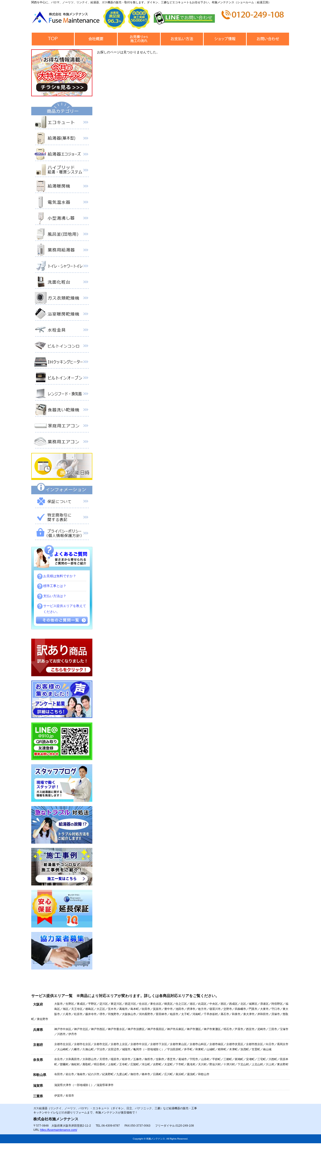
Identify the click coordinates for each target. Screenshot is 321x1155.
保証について (62, 502)
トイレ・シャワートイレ (62, 267)
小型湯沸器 (62, 219)
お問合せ (267, 39)
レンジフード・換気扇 (62, 395)
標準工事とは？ (54, 586)
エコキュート (62, 123)
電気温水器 (62, 203)
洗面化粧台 (62, 283)
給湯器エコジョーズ (62, 155)
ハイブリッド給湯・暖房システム (62, 171)
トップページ (52, 39)
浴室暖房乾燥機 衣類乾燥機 (62, 315)
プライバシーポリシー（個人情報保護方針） (62, 534)
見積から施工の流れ (138, 39)
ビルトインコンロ (62, 347)
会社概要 (95, 39)
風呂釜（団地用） (62, 235)
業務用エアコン (62, 443)
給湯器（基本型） (62, 139)
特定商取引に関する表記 (62, 518)
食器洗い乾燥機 (62, 411)
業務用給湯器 (62, 251)
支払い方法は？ (54, 596)
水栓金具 (62, 331)
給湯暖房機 (62, 187)
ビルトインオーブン (62, 379)
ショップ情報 (224, 39)
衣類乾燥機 (62, 299)
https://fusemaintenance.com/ (58, 1130)
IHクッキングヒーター (62, 363)
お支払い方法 (181, 39)
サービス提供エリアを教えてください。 (64, 609)
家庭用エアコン (62, 427)
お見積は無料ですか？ (59, 576)
